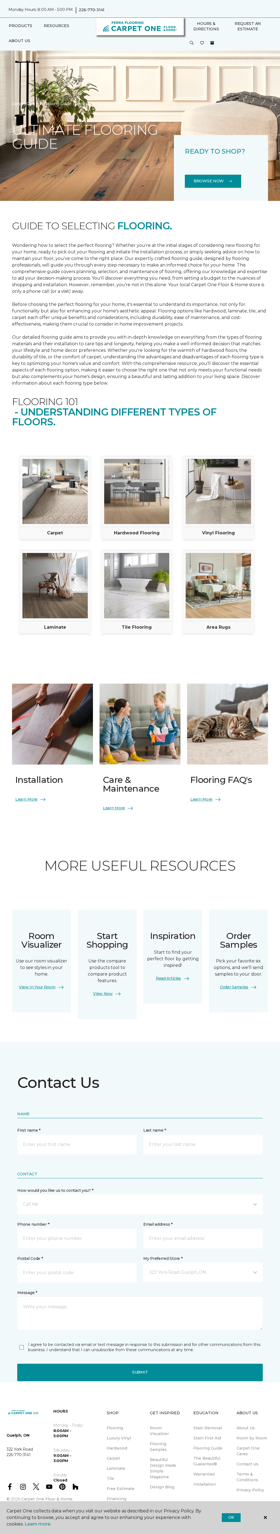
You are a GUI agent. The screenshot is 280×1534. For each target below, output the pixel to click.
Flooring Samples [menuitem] (158, 1446)
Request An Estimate (248, 26)
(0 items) (212, 43)
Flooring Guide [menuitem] (207, 1448)
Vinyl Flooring (218, 532)
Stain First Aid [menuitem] (207, 1438)
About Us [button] (19, 40)
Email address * (158, 1224)
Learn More (26, 799)
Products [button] (20, 25)
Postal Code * (30, 1258)
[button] (191, 43)
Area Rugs (218, 627)
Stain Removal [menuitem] (207, 1427)
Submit (140, 1372)
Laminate (55, 627)
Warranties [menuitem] (204, 1474)
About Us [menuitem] (246, 1427)
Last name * (154, 1130)
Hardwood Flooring (137, 532)
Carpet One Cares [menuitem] (248, 1451)
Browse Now (209, 180)
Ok (231, 1517)
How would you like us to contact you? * (55, 1190)
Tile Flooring (137, 627)
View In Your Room (37, 987)
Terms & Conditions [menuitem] (247, 1477)
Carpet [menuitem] (113, 1458)
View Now (103, 993)
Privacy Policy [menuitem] (250, 1490)
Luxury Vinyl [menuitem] (119, 1438)
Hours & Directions (206, 26)
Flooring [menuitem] (115, 1427)
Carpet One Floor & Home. (47, 1499)
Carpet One (23, 103)
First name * (28, 1130)
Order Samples (234, 987)
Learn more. (38, 1524)
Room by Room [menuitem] (252, 1438)
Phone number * (33, 1224)
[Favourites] (202, 43)
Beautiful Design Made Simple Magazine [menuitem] (163, 1468)
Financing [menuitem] (116, 1498)
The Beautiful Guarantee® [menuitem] (206, 1461)
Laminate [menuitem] (116, 1468)
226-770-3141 (91, 9)
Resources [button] (56, 25)
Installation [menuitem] (204, 1484)
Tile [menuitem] (110, 1478)
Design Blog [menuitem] (162, 1487)
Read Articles (168, 978)
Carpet (55, 532)
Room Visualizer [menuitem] (159, 1430)
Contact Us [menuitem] (247, 1464)
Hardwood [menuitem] (117, 1448)
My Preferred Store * (162, 1258)
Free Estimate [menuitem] (121, 1488)
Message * (27, 1293)
